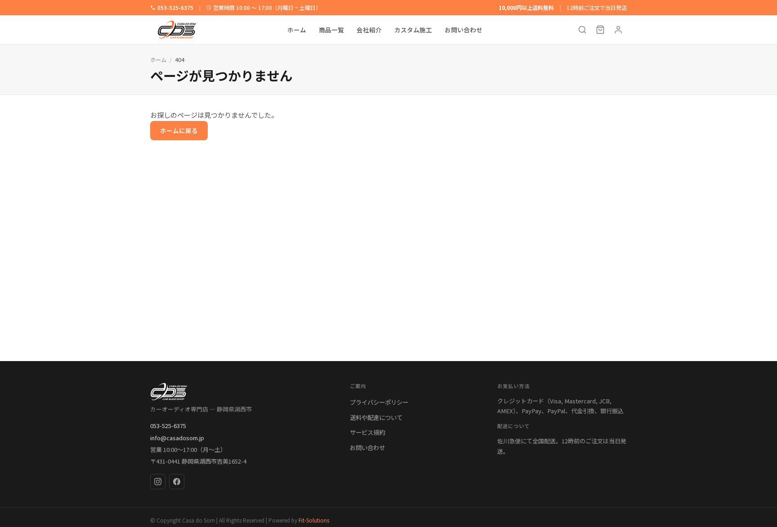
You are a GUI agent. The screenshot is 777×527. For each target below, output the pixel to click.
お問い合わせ (463, 29)
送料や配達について (376, 417)
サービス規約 (367, 432)
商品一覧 (331, 29)
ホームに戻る (179, 130)
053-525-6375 (175, 7)
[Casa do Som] (241, 392)
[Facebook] (176, 481)
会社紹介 (369, 29)
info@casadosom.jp (177, 437)
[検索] (582, 29)
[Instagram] (157, 481)
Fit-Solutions (314, 520)
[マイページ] (618, 29)
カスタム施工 (413, 29)
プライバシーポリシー (379, 401)
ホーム (296, 29)
